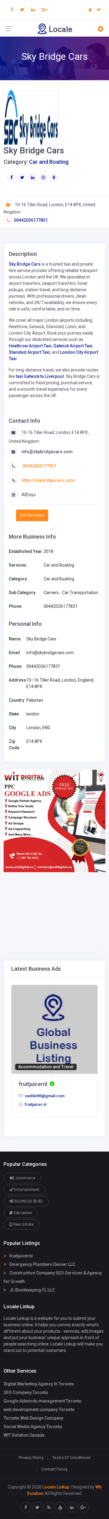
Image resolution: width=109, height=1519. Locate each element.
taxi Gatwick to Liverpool (40, 376)
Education (22, 1213)
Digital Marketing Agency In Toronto (39, 1383)
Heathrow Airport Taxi (30, 345)
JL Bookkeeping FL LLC (31, 1290)
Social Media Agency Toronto (33, 1426)
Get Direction (32, 515)
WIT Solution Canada (24, 1435)
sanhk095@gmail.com (44, 1096)
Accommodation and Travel (46, 1066)
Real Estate (23, 1224)
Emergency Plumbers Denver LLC (41, 1264)
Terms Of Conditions (71, 1457)
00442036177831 (31, 220)
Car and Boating (48, 162)
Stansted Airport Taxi (29, 352)
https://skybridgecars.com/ (48, 480)
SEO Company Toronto (26, 1392)
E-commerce (24, 1178)
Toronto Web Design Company (33, 1418)
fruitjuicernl (20, 1255)
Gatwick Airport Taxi (72, 345)
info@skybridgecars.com (47, 451)
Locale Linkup (55, 1487)
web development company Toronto (39, 1409)
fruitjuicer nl (35, 1104)
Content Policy (54, 1469)
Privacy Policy (31, 1457)
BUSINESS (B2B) (28, 1201)
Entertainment (26, 1190)
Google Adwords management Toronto (42, 1401)
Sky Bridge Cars (25, 264)
